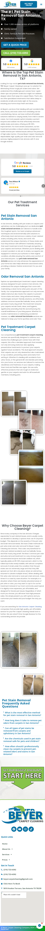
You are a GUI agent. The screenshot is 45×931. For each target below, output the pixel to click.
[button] (41, 4)
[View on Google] (6, 182)
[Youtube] (19, 829)
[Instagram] (25, 829)
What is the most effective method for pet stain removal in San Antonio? (22, 714)
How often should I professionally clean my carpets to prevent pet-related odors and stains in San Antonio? (21, 750)
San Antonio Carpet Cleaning (30, 606)
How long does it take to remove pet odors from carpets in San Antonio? (22, 721)
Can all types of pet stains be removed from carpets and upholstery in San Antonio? (18, 731)
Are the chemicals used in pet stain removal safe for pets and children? (22, 740)
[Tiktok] (31, 829)
